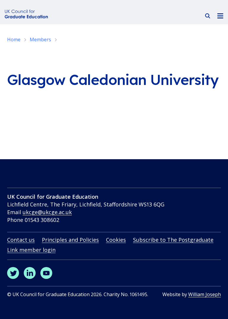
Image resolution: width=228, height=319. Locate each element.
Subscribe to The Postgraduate (173, 239)
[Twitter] (13, 273)
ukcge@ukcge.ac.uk (47, 212)
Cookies (116, 239)
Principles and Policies (70, 239)
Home (13, 39)
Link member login (31, 249)
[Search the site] (207, 15)
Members (40, 39)
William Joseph (204, 294)
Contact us (21, 239)
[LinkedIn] (30, 273)
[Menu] (220, 15)
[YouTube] (46, 273)
